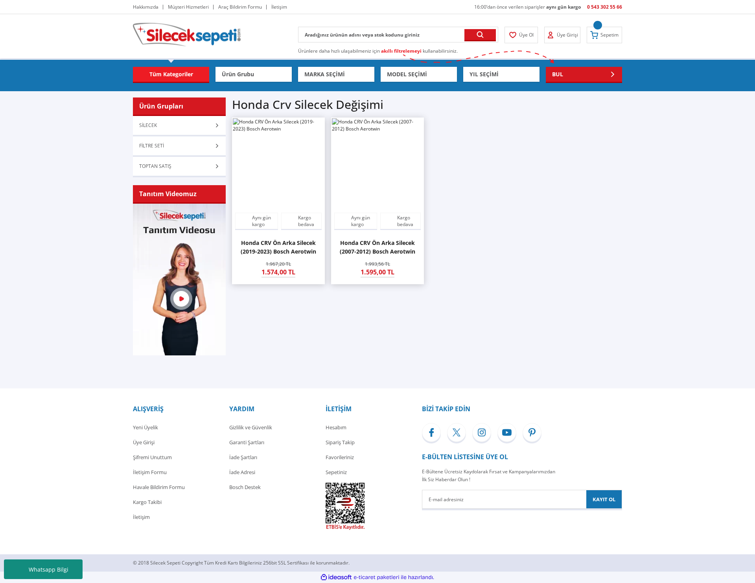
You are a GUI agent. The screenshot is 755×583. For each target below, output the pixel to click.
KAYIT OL (604, 499)
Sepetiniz (336, 472)
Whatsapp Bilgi (48, 569)
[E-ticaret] (377, 577)
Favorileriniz (340, 457)
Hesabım (336, 427)
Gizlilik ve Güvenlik (250, 427)
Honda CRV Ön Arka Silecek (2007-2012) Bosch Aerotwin (377, 247)
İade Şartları (243, 457)
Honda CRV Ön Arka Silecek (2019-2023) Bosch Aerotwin (278, 247)
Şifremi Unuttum (152, 457)
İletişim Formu (150, 472)
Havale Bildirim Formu (159, 487)
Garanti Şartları (246, 442)
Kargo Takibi (147, 502)
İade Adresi (242, 472)
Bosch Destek (245, 487)
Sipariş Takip (340, 442)
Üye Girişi (144, 442)
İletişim (141, 516)
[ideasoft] (336, 577)
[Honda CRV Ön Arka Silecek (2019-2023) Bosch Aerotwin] (278, 164)
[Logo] (187, 34)
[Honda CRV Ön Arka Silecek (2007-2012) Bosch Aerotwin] (377, 164)
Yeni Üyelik (145, 427)
